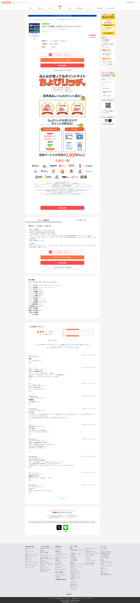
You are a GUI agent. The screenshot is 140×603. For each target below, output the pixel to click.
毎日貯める (80, 8)
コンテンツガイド (106, 82)
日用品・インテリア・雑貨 (31, 554)
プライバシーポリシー (51, 598)
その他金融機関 (73, 560)
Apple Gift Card (73, 584)
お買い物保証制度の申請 (106, 92)
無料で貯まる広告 (44, 571)
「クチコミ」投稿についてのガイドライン (62, 346)
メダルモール (58, 550)
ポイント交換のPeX (89, 554)
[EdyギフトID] (80, 166)
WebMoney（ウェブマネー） (76, 578)
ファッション (28, 553)
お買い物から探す (29, 546)
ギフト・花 (27, 560)
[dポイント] (62, 166)
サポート (102, 568)
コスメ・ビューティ (29, 551)
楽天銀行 (72, 555)
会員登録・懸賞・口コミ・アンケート (47, 549)
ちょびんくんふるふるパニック (62, 557)
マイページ (103, 546)
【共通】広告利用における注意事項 (62, 70)
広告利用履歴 (74, 344)
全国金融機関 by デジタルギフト (77, 550)
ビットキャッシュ (74, 581)
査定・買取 (42, 561)
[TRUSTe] (70, 594)
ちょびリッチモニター (60, 573)
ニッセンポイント (74, 588)
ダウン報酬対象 (45, 24)
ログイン (136, 2)
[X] (109, 120)
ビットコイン (73, 590)
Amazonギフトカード (75, 576)
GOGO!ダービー (59, 563)
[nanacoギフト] (53, 171)
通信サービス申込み (44, 562)
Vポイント (87, 557)
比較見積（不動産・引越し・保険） (47, 559)
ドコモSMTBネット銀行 (75, 554)
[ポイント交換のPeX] (47, 177)
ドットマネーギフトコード (91, 560)
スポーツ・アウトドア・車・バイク (32, 562)
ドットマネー (88, 559)
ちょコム (72, 579)
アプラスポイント (89, 564)
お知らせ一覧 (111, 68)
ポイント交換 (73, 546)
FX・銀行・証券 (43, 557)
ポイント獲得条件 (43, 220)
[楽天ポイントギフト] (80, 171)
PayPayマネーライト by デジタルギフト (77, 564)
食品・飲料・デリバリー (30, 556)
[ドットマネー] (56, 177)
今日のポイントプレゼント (106, 561)
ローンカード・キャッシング (46, 555)
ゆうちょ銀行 (73, 558)
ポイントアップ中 (29, 567)
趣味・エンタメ (28, 559)
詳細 (77, 347)
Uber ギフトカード (74, 570)
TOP (30, 8)
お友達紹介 (100, 8)
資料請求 (42, 550)
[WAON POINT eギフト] (39, 177)
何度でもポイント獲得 (45, 569)
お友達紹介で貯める (60, 579)
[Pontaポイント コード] (62, 171)
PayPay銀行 (73, 557)
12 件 (47, 32)
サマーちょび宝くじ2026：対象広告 (62, 15)
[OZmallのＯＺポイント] (74, 177)
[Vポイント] (35, 166)
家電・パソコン (28, 557)
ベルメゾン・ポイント (90, 556)
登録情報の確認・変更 (105, 553)
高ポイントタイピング (60, 565)
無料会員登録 (130, 2)
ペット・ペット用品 (29, 566)
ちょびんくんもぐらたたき (61, 554)
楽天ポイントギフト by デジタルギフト (77, 567)
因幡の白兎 (57, 551)
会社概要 (74, 598)
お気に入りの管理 (104, 557)
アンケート (90, 8)
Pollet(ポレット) (74, 575)
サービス (50, 8)
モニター (70, 8)
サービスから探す (44, 546)
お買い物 (40, 8)
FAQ (103, 85)
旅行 (60, 8)
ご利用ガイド (58, 576)
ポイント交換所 (110, 8)
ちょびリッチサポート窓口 (72, 193)
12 (48, 334)
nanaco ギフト (73, 583)
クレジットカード (44, 553)
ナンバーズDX (58, 562)
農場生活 (57, 559)
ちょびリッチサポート (66, 598)
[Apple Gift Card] (35, 171)
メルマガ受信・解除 (104, 554)
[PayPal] (44, 171)
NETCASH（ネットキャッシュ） (76, 586)
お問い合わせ (105, 88)
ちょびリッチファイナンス (106, 565)
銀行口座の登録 (103, 556)
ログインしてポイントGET (62, 60)
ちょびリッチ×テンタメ (60, 575)
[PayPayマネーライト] (71, 171)
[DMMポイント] (65, 177)
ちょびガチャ (58, 548)
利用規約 (59, 598)
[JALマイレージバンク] (89, 166)
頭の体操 (57, 560)
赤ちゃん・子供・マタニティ (31, 564)
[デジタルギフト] (89, 171)
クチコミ (102, 550)
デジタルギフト (73, 569)
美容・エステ (43, 566)
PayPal (72, 552)
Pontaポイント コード (75, 573)
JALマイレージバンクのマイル (92, 553)
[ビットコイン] (71, 166)
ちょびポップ (58, 553)
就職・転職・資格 (44, 552)
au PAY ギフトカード (75, 572)
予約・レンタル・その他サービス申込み (47, 564)
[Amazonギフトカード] (53, 166)
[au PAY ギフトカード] (44, 166)
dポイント (87, 550)
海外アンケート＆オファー (61, 569)
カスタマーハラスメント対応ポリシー (85, 598)
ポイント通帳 (103, 548)
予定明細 (67, 344)
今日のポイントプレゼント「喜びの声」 (107, 563)
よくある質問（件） (81, 220)
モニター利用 (58, 572)
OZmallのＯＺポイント (90, 551)
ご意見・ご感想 (106, 95)
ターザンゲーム (58, 556)
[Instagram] (106, 120)
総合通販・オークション (30, 548)
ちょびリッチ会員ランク (105, 551)
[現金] (83, 177)
